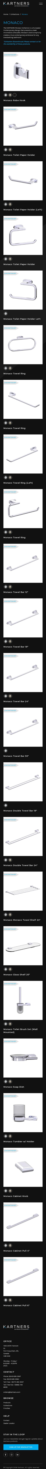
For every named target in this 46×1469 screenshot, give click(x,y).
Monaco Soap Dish (13, 1087)
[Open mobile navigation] (41, 4)
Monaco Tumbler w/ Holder (18, 1141)
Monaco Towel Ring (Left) (18, 483)
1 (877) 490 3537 (17, 1382)
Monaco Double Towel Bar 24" (20, 865)
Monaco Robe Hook (14, 100)
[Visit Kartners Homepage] (16, 1327)
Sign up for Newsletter (20, 1447)
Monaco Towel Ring (14, 373)
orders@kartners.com (11, 1392)
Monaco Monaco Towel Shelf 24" (21, 920)
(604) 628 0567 (15, 1376)
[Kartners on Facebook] (5, 1455)
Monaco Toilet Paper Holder (19, 155)
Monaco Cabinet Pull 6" (16, 1305)
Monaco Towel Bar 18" (15, 647)
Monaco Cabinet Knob (15, 1196)
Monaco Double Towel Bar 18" (20, 811)
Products (6, 1403)
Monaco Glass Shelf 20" (16, 974)
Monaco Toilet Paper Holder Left (22, 319)
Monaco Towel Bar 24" (16, 701)
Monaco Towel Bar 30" (16, 756)
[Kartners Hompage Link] (16, 4)
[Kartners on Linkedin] (17, 1455)
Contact (6, 1420)
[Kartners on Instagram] (11, 1455)
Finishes (6, 1408)
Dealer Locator (9, 1423)
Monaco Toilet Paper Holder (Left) (22, 210)
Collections (7, 1405)
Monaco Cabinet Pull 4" (16, 1251)
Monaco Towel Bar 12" (15, 592)
